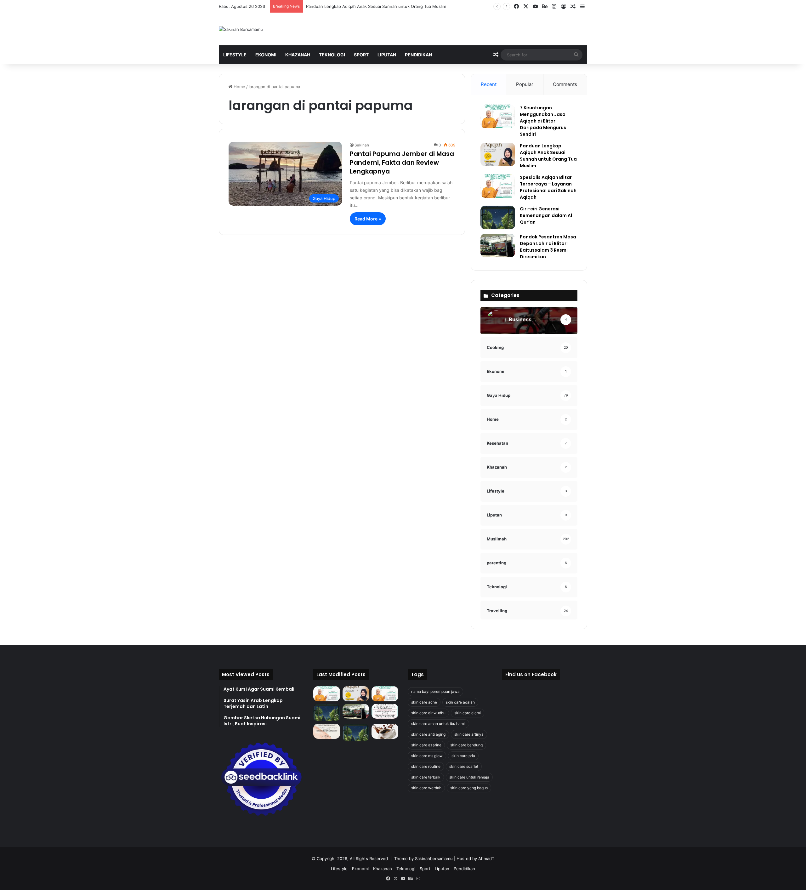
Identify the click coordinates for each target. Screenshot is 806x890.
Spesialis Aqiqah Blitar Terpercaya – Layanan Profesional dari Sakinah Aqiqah (548, 187)
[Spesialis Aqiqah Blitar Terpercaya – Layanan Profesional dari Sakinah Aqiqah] (497, 186)
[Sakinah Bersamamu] (241, 29)
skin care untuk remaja (469, 777)
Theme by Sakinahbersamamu (423, 858)
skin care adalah (460, 702)
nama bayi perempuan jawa (435, 691)
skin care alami (467, 712)
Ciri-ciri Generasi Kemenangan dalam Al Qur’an (546, 215)
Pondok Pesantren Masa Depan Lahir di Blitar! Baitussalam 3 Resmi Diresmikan (548, 247)
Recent (489, 84)
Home (238, 86)
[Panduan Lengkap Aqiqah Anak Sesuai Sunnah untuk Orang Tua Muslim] (497, 154)
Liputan (386, 54)
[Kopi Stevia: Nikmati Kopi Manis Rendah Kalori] (385, 731)
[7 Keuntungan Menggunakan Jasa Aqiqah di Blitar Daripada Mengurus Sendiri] (497, 116)
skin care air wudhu (428, 712)
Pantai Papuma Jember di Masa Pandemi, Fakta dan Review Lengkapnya (402, 162)
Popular (524, 84)
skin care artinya (469, 734)
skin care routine (425, 766)
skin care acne (424, 702)
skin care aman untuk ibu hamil (438, 723)
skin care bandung (466, 745)
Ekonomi (265, 54)
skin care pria (463, 755)
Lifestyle (235, 54)
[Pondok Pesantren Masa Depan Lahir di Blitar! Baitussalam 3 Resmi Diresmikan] (497, 245)
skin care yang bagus (469, 787)
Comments (565, 84)
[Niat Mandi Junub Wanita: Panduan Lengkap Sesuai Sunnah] (356, 732)
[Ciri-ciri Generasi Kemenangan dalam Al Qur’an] (497, 217)
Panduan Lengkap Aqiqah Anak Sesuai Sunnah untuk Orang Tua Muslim (376, 6)
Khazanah (297, 54)
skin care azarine (426, 745)
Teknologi (332, 54)
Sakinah (362, 145)
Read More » (368, 218)
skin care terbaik (425, 777)
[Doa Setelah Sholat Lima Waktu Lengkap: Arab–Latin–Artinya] (326, 731)
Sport (361, 54)
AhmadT (486, 858)
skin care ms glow (427, 755)
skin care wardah (426, 787)
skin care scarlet (463, 766)
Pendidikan (418, 54)
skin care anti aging (428, 734)
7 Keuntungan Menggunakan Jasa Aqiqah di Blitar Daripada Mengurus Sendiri (543, 121)
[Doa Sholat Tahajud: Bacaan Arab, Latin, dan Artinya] (385, 711)
